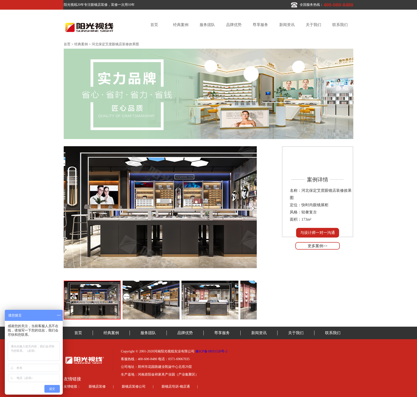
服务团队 (207, 25)
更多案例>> (317, 246)
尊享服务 (260, 25)
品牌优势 (234, 25)
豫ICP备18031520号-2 (211, 351)
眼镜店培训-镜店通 (176, 386)
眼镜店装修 (97, 386)
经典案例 (180, 25)
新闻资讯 (287, 25)
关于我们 (313, 25)
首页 (154, 25)
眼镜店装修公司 (134, 386)
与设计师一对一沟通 (317, 233)
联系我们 (340, 25)
